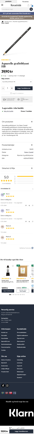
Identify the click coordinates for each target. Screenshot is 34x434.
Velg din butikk (8, 111)
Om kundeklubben (21, 332)
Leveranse (19, 362)
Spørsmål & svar (5, 341)
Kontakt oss (4, 332)
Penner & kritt (8, 21)
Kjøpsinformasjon (21, 374)
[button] (3, 88)
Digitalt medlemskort (22, 335)
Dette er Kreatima (6, 360)
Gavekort (19, 377)
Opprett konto (20, 338)
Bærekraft (4, 362)
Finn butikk (4, 335)
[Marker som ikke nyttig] (29, 205)
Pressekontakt (5, 371)
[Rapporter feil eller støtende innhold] (32, 205)
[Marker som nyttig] (26, 205)
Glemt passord (21, 341)
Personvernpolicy (5, 347)
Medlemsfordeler (21, 347)
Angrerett (19, 365)
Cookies (3, 350)
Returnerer (19, 368)
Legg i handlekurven (23, 88)
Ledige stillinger (5, 368)
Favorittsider (4, 338)
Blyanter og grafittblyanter (20, 21)
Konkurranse (4, 365)
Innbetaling (20, 360)
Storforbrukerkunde (6, 344)
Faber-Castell (5, 23)
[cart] (31, 5)
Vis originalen (18, 203)
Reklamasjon (20, 371)
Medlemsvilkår (20, 344)
